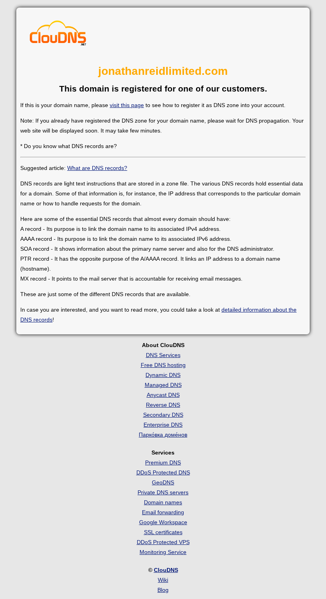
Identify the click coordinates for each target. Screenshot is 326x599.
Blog (163, 590)
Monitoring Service (163, 552)
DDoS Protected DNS (163, 472)
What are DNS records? (97, 168)
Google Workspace (163, 522)
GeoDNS (163, 482)
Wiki (163, 580)
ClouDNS (166, 570)
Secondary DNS (163, 415)
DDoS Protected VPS (163, 542)
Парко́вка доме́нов (163, 434)
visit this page (127, 105)
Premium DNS (163, 462)
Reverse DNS (163, 405)
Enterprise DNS (163, 424)
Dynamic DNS (163, 375)
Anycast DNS (163, 395)
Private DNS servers (163, 492)
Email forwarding (163, 512)
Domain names (163, 502)
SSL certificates (163, 532)
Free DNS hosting (163, 365)
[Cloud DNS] (58, 35)
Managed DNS (163, 385)
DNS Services (163, 355)
